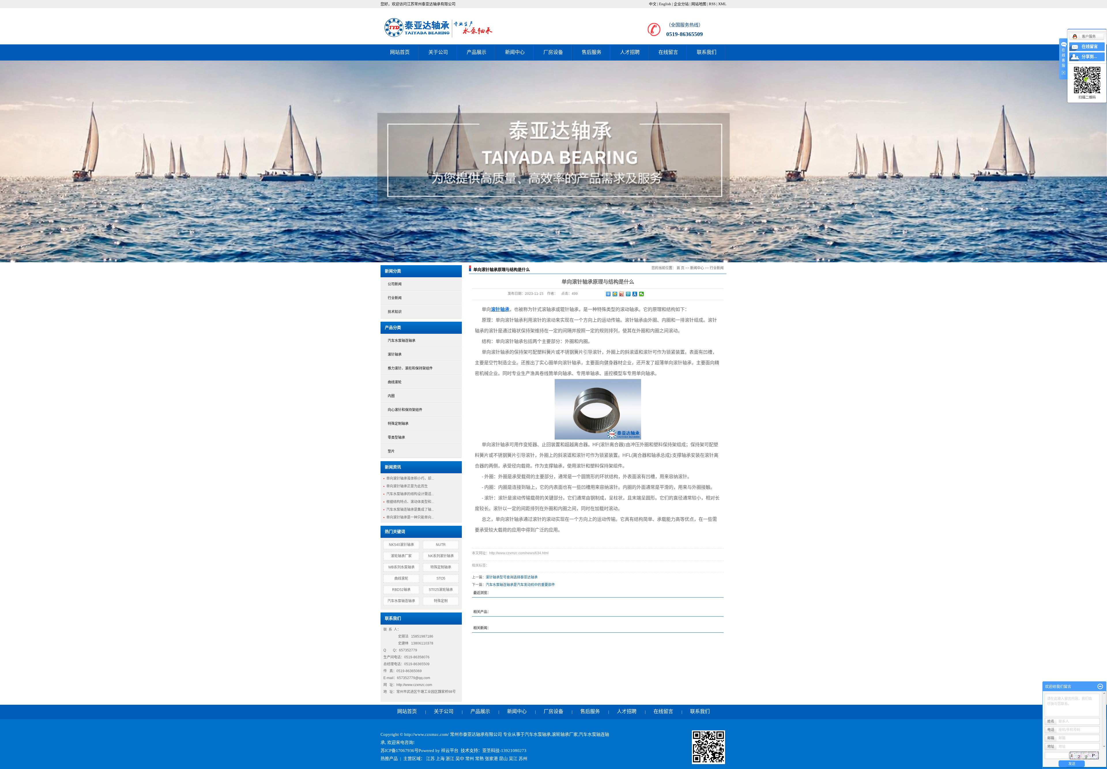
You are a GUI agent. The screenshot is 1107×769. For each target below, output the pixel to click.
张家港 (491, 758)
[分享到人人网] (634, 294)
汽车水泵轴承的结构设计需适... (410, 494)
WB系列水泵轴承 (401, 567)
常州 (469, 758)
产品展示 (476, 52)
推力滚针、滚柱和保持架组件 (410, 368)
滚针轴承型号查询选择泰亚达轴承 (512, 577)
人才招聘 (630, 52)
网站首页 (400, 52)
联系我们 (706, 52)
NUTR (441, 545)
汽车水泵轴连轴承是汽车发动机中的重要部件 (520, 585)
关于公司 (438, 52)
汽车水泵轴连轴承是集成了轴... (410, 510)
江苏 (430, 758)
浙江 (450, 758)
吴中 (459, 758)
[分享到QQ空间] (615, 294)
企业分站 (681, 4)
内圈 (391, 396)
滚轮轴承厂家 (401, 556)
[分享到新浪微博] (621, 294)
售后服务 (591, 52)
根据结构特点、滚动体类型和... (410, 502)
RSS (712, 4)
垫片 (391, 451)
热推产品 (389, 758)
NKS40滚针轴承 (401, 545)
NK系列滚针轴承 (441, 556)
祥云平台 (449, 750)
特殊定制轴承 (398, 424)
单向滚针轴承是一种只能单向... (410, 517)
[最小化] (1100, 686)
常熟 (479, 758)
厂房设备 (553, 52)
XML (722, 4)
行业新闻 (395, 298)
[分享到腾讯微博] (628, 294)
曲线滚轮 (395, 382)
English (665, 4)
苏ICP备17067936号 (400, 750)
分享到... (1089, 56)
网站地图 (698, 4)
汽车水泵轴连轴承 (401, 341)
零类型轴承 (396, 438)
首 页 (680, 268)
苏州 (523, 758)
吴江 (513, 758)
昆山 (503, 758)
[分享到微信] (641, 294)
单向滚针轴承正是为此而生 (407, 486)
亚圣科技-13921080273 (504, 750)
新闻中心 (515, 52)
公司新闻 (395, 284)
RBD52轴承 (401, 590)
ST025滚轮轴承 (441, 590)
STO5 (440, 578)
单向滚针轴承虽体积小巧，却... (410, 478)
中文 (652, 4)
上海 (440, 758)
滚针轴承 (395, 355)
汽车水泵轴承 (538, 734)
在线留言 (668, 52)
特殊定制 (441, 601)
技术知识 (395, 312)
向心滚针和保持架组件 (405, 410)
